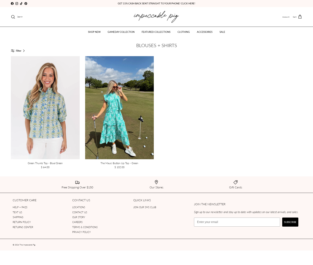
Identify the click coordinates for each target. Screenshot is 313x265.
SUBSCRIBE (290, 222)
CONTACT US (79, 212)
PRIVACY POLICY (81, 232)
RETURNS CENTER (23, 227)
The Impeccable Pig (27, 244)
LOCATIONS (78, 207)
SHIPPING (18, 217)
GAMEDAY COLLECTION (121, 32)
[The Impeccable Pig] (157, 17)
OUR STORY (78, 217)
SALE (222, 32)
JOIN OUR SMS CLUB (144, 207)
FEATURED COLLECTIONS (156, 32)
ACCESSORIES (204, 32)
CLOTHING (184, 32)
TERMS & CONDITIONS (85, 227)
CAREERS (77, 222)
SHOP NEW (94, 32)
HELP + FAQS (20, 207)
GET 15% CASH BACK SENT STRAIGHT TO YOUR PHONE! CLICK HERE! (156, 3)
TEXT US (17, 212)
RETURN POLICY (22, 222)
